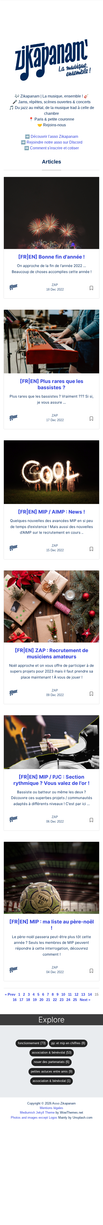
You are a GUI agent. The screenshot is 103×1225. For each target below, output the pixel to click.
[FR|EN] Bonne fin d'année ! (51, 257)
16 (15, 1000)
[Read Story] (91, 288)
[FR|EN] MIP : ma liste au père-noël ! (51, 925)
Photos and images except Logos (34, 1117)
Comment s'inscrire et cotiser (54, 148)
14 (90, 994)
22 (55, 1000)
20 (41, 1000)
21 (48, 1000)
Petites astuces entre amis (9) (51, 1071)
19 (35, 1000)
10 (63, 994)
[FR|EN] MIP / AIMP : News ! (51, 512)
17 (21, 1000)
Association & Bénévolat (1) (51, 1081)
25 (75, 1000)
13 (83, 994)
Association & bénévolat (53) (51, 1052)
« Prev (10, 994)
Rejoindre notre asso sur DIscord (54, 142)
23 (61, 1000)
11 (70, 994)
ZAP (55, 285)
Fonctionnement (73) (32, 1043)
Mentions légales (51, 1108)
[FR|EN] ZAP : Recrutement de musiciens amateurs (51, 653)
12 (76, 994)
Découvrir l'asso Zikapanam (54, 136)
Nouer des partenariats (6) (51, 1062)
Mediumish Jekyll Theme (37, 1112)
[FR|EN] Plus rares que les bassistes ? (51, 384)
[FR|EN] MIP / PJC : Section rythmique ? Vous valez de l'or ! (51, 780)
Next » (85, 1000)
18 (28, 1000)
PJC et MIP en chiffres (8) (68, 1043)
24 (68, 1000)
